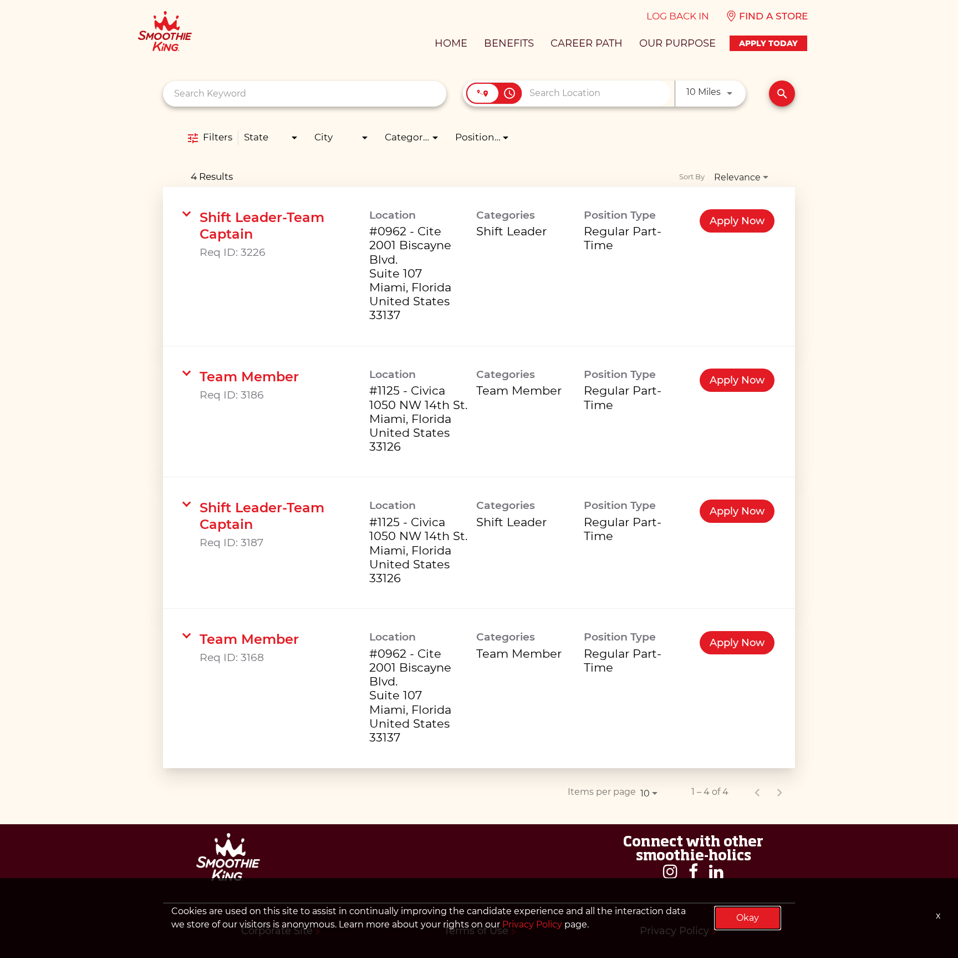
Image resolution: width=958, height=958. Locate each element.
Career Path (587, 43)
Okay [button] (747, 917)
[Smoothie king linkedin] (716, 871)
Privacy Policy (532, 924)
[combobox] (304, 93)
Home (451, 43)
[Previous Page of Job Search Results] (757, 792)
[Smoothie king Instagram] (670, 871)
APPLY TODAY (768, 43)
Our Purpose (677, 43)
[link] (479, 266)
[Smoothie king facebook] (693, 871)
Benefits (509, 43)
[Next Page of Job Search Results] (779, 792)
